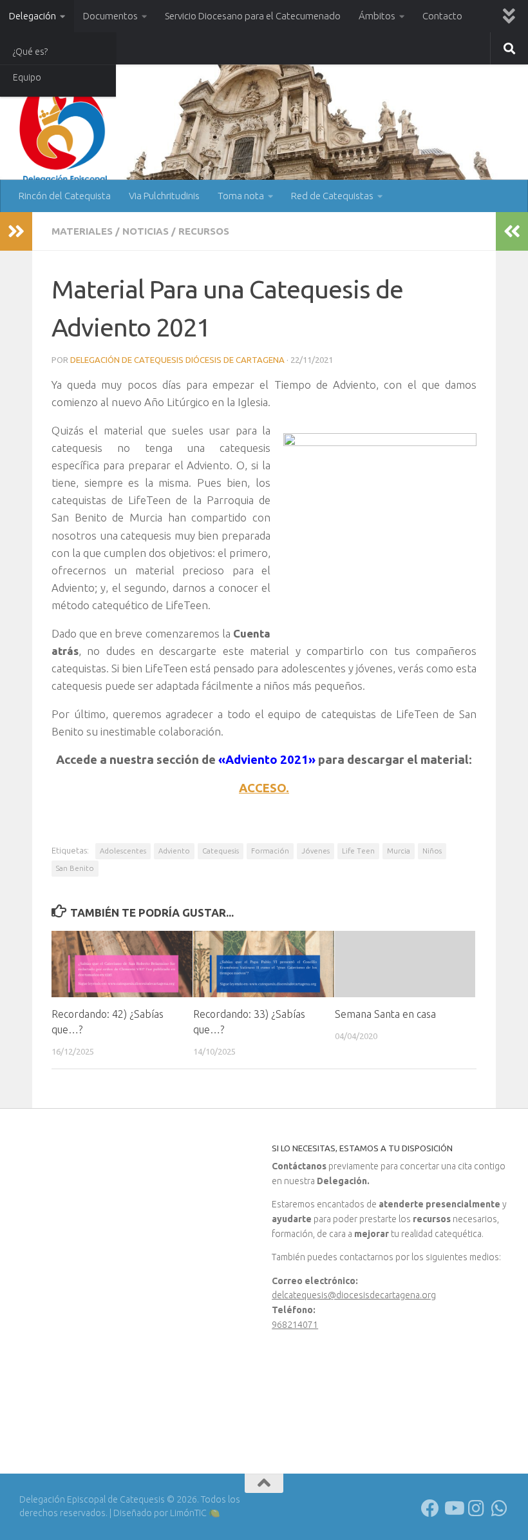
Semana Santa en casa (385, 1014)
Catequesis (220, 850)
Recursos (203, 231)
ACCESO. (264, 788)
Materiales (82, 231)
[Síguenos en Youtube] (453, 1508)
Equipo (27, 77)
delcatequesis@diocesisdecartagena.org (354, 1295)
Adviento (174, 850)
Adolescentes (123, 850)
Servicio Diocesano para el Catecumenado (253, 15)
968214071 (295, 1325)
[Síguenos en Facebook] (430, 1508)
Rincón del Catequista (65, 195)
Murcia (398, 850)
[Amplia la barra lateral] (16, 231)
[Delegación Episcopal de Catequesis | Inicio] (64, 130)
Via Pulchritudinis (164, 195)
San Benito (75, 868)
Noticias (145, 231)
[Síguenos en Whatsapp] (500, 1508)
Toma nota (241, 195)
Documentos (110, 15)
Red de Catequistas (332, 195)
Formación (270, 850)
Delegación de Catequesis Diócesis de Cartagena (177, 359)
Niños (432, 850)
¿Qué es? (30, 51)
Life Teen (358, 850)
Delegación (32, 15)
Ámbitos (377, 15)
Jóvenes (315, 850)
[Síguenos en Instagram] (476, 1508)
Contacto (442, 15)
